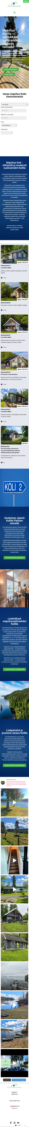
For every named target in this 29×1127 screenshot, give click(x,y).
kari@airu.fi (14, 1108)
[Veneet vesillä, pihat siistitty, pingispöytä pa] (14, 1005)
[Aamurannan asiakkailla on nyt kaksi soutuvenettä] (14, 1034)
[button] (14, 12)
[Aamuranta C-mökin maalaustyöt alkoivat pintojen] (14, 947)
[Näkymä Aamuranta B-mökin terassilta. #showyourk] (14, 889)
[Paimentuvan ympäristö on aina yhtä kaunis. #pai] (14, 831)
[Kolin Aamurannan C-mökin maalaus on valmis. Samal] (14, 918)
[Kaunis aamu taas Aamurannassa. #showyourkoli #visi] (14, 802)
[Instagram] (14, 1123)
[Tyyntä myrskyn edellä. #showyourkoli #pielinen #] (14, 976)
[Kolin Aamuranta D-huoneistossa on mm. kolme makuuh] (14, 860)
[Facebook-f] (11, 1123)
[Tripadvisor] (18, 1123)
